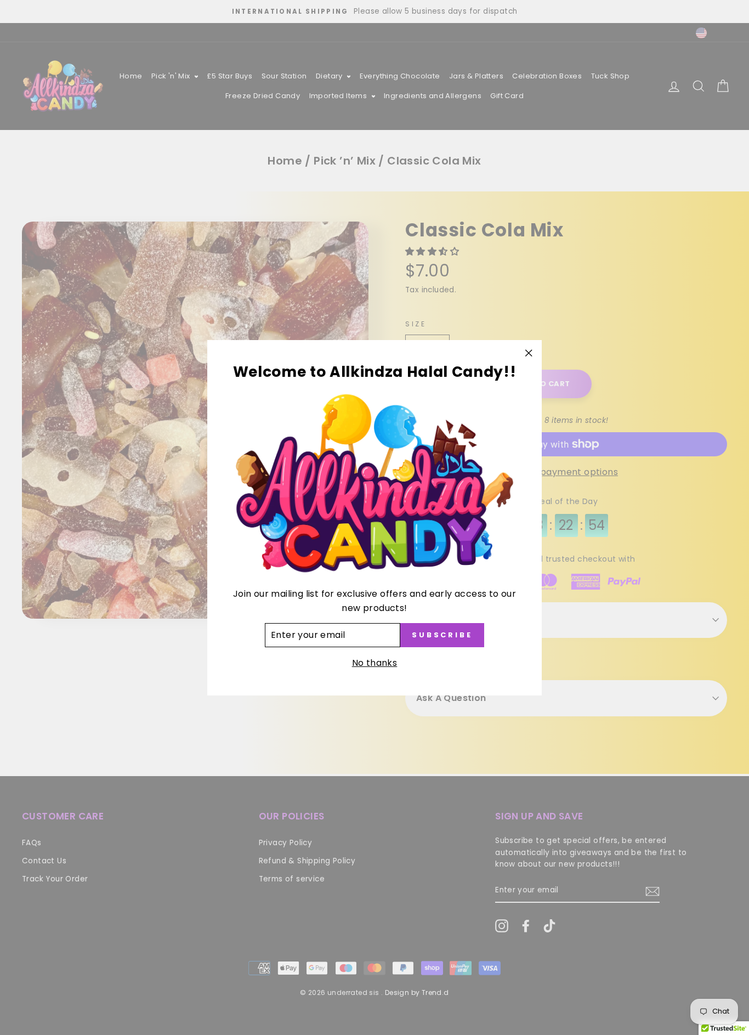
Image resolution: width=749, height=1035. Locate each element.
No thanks (375, 662)
